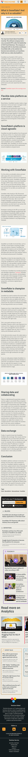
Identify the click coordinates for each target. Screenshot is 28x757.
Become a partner (14, 743)
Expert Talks (9, 650)
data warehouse (15, 491)
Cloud (2, 491)
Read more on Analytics (10, 609)
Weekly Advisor (19, 505)
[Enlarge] (25, 156)
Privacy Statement (14, 751)
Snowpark (18, 272)
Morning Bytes (8, 505)
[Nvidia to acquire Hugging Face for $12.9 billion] (11, 624)
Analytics (7, 7)
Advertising (14, 744)
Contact (14, 748)
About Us (14, 746)
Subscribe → (20, 502)
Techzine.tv (10, 551)
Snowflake (22, 491)
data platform (8, 491)
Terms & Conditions (14, 750)
